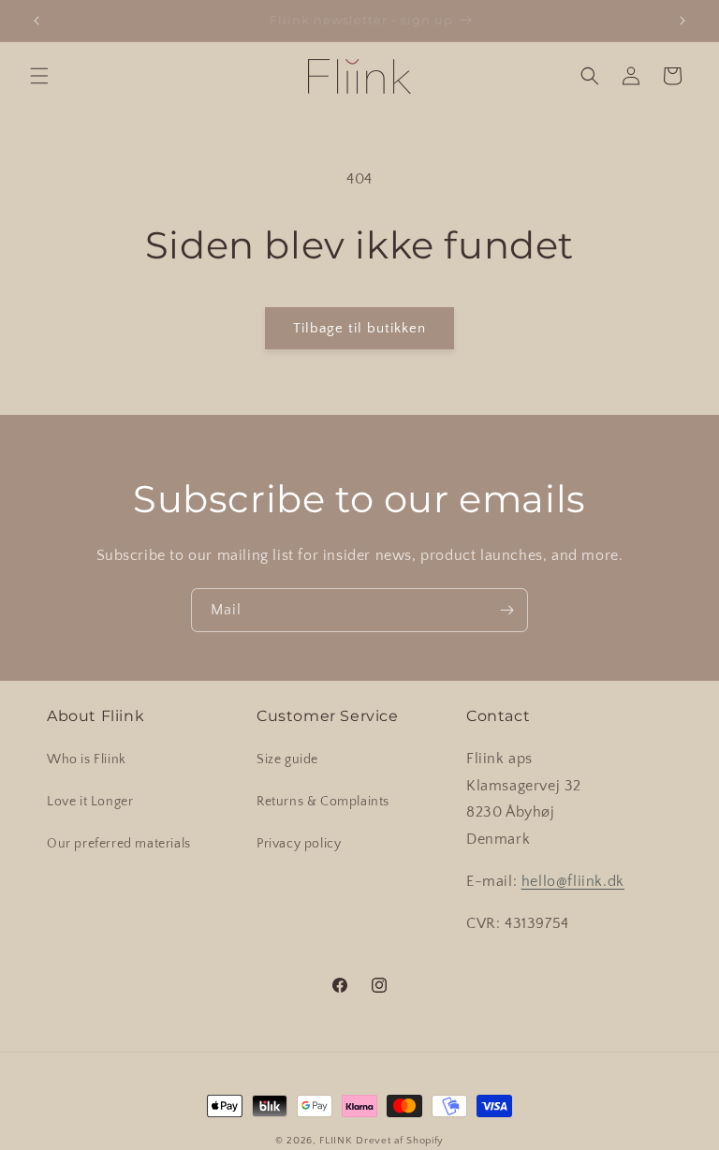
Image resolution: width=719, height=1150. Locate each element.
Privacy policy (299, 843)
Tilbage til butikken (359, 328)
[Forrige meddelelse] (36, 20)
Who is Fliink (86, 759)
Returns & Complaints (323, 801)
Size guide (287, 759)
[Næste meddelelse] (682, 20)
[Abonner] (506, 610)
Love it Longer (90, 801)
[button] (39, 75)
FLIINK (335, 1140)
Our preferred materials (119, 843)
